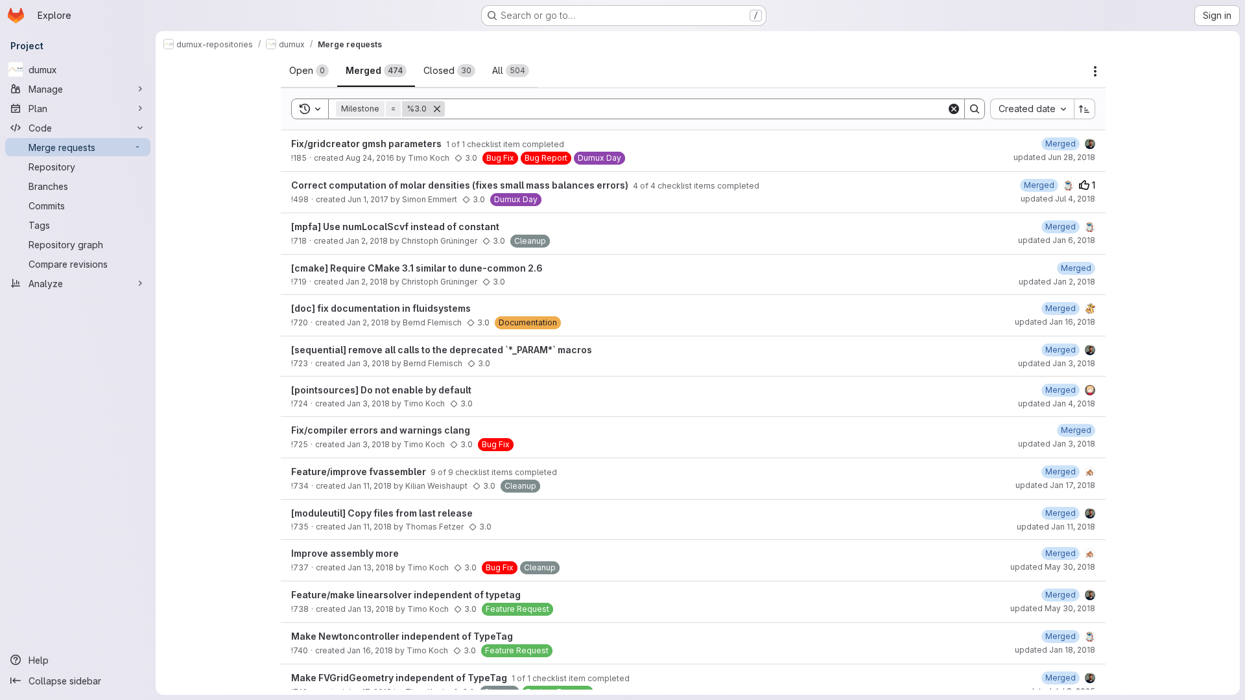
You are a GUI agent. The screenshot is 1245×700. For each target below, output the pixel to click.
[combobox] (1032, 109)
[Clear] (954, 109)
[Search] (974, 109)
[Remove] (437, 109)
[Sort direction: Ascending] (1084, 109)
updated (1054, 157)
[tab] (309, 70)
